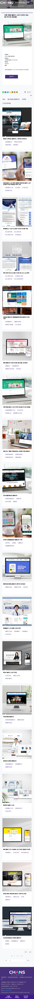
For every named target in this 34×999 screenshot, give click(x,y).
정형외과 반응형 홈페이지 (10, 761)
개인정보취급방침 (13, 977)
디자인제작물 (7, 103)
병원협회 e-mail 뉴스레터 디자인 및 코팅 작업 (15, 228)
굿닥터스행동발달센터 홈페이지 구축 (12, 540)
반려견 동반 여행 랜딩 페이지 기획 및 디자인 (14, 893)
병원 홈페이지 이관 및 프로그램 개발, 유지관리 (15, 363)
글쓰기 (30, 952)
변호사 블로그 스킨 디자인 (10, 672)
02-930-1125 (8, 990)
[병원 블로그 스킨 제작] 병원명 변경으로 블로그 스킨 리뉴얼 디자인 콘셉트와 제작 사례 (17, 183)
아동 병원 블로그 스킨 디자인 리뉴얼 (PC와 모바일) (16, 407)
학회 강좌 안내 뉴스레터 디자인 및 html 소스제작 (16, 273)
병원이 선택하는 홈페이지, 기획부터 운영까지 (15, 139)
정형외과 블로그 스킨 (8, 805)
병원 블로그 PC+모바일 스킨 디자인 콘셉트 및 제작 (16, 849)
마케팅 (24, 99)
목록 (31, 95)
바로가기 (11, 76)
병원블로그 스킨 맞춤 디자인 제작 (12, 628)
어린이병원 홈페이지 (8, 716)
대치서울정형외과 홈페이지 (10, 495)
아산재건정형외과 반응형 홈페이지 (12, 938)
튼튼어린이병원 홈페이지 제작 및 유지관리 (14, 584)
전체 (3, 99)
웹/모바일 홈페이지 (14, 99)
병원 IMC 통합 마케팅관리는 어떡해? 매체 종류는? (16, 451)
